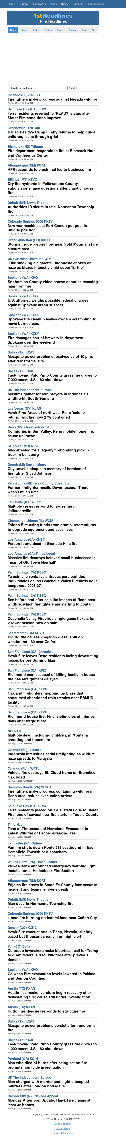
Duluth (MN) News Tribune (28, 202)
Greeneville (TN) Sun (24, 127)
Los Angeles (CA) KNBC (26, 539)
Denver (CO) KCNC (22, 927)
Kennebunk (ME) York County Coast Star (39, 483)
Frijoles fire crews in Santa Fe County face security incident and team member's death (52, 887)
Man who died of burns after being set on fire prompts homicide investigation (47, 1065)
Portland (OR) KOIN (23, 1058)
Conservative (39, 3)
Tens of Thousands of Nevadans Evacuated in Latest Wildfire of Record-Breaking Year (48, 831)
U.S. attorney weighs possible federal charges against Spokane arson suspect (48, 302)
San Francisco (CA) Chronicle (30, 651)
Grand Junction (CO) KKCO (29, 240)
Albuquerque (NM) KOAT (26, 165)
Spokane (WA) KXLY (23, 333)
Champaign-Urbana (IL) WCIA (30, 520)
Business (24, 3)
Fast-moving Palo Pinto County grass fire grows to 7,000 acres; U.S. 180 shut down (52, 377)
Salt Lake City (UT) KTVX (27, 109)
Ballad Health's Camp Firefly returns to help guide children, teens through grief (51, 134)
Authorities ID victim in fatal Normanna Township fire (51, 209)
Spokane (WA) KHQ (23, 277)
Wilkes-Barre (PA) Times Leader (32, 861)
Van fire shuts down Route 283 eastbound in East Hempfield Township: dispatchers (51, 849)
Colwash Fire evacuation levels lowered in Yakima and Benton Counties (51, 976)
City (93, 30)
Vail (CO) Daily (19, 946)
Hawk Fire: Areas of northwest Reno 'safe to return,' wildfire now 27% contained (46, 414)
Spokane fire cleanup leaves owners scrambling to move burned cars (52, 321)
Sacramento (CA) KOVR (26, 632)
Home (11, 4)
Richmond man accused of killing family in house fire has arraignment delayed (51, 676)
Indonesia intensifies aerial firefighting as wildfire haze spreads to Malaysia (51, 756)
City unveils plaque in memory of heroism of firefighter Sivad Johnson (47, 471)
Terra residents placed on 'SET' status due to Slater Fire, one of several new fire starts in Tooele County (53, 812)
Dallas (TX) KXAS (21, 352)
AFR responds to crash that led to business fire (49, 169)
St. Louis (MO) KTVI (23, 445)
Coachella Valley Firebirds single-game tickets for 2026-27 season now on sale (51, 620)
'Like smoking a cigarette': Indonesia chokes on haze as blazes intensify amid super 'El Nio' (50, 265)
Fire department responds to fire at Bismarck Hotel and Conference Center (52, 153)
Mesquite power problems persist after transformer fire (52, 1027)
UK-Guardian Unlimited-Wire (30, 258)
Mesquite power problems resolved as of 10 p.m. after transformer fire (50, 358)
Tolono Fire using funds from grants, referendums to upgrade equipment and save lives (52, 527)
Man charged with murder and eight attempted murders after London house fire (48, 1083)
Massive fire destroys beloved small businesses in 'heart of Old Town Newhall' (52, 560)
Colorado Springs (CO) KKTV (30, 221)
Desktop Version (96, 3)
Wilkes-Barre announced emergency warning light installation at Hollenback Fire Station (52, 868)
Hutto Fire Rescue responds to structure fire (46, 1011)
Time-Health (17, 824)
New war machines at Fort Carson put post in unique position (47, 227)
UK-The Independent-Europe (30, 389)
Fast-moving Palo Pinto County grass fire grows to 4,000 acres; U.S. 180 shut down (52, 1046)
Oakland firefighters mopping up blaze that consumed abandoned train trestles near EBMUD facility (50, 697)
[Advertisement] (53, 61)
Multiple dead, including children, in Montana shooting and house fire (48, 737)
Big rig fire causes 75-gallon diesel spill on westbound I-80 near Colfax (45, 639)
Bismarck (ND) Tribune (25, 146)
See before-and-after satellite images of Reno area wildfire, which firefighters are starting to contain (51, 602)
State (84, 30)
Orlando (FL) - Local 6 (25, 749)
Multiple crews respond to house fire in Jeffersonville (42, 508)
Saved (24, 30)
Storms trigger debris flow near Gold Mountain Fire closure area (53, 246)
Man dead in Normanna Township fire (40, 903)
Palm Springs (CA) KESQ (27, 572)
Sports (64, 3)
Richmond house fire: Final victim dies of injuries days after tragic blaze (51, 718)
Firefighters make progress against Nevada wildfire (52, 99)
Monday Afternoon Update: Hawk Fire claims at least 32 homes (49, 1102)
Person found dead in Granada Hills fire (42, 543)
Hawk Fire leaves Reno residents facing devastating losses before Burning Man (53, 658)
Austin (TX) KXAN (21, 988)
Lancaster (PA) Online (25, 843)
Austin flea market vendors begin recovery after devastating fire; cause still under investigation (49, 994)
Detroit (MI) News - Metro (27, 464)
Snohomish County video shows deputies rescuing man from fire (53, 284)
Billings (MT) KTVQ (22, 179)
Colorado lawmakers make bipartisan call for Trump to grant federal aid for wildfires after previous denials (53, 955)
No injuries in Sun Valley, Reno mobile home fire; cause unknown (51, 433)
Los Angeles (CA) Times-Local (31, 553)
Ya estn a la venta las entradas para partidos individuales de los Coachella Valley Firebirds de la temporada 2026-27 (52, 581)
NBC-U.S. (15, 731)
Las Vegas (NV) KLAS (24, 408)
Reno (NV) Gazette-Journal (28, 427)
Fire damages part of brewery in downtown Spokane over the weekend (45, 340)
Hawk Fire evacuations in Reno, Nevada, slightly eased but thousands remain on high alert (50, 934)
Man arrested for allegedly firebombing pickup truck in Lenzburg (48, 452)
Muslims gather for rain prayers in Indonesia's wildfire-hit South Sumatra (48, 396)
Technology (77, 3)
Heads (13, 30)
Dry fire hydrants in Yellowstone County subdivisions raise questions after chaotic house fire (50, 188)
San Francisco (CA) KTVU (27, 689)
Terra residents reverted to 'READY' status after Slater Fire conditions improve (49, 115)
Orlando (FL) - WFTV (23, 768)
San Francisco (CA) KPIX (27, 670)
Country (72, 30)
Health (53, 3)
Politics (48, 30)
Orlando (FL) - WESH (24, 95)
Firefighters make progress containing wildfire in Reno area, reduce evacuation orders (51, 793)
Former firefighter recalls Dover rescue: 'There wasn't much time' (48, 489)
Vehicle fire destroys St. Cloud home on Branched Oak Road (52, 774)
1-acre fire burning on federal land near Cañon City (52, 917)
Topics (36, 30)
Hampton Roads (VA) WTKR (29, 787)
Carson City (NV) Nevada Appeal (33, 1096)
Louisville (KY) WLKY (24, 502)
